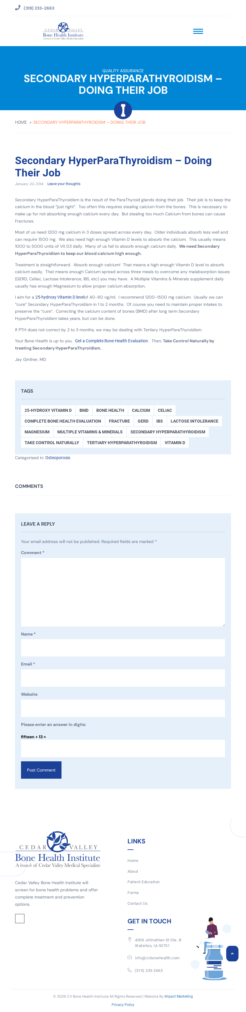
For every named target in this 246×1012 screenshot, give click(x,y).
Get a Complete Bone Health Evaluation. (112, 340)
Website (29, 694)
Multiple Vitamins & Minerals (90, 431)
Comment (32, 552)
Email (28, 664)
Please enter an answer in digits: (53, 724)
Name (28, 634)
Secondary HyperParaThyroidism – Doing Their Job (113, 167)
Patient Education (144, 882)
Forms (133, 892)
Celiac (165, 410)
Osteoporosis (57, 457)
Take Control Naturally (52, 442)
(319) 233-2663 (149, 970)
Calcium (141, 410)
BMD (84, 410)
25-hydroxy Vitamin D (48, 410)
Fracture (119, 421)
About (133, 871)
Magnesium (37, 431)
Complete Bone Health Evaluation (63, 421)
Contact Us (138, 903)
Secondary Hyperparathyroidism (167, 431)
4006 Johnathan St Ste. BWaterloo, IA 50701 (158, 943)
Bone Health (110, 410)
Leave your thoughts (63, 184)
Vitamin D (175, 442)
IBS (159, 421)
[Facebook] (20, 918)
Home (21, 122)
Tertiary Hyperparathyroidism (122, 442)
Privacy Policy (123, 1005)
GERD (143, 421)
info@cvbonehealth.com (157, 958)
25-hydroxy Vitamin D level (59, 297)
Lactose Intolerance (194, 421)
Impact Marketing (178, 996)
